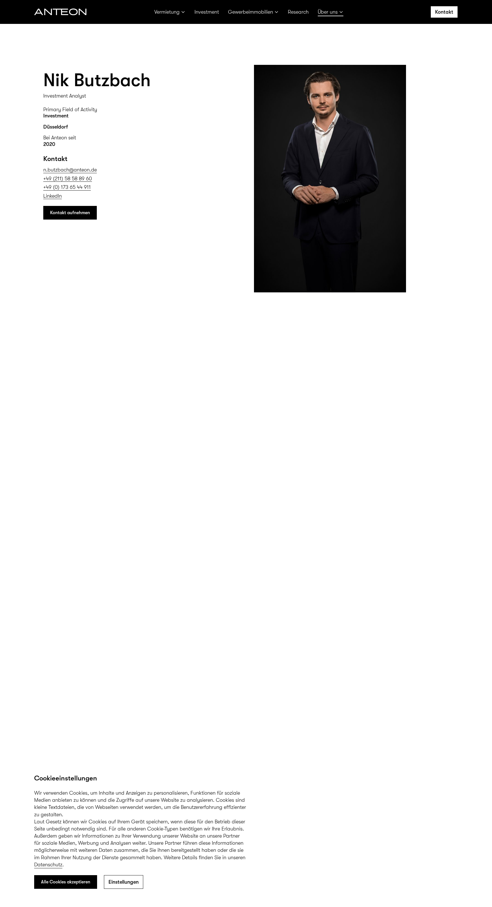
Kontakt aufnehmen (70, 212)
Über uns (328, 12)
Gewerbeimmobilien (250, 12)
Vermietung (167, 12)
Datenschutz (48, 864)
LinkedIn (52, 196)
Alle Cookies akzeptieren (65, 882)
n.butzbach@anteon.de (70, 170)
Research (298, 12)
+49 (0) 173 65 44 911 (67, 187)
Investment (206, 12)
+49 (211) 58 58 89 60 (67, 178)
